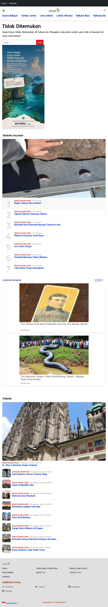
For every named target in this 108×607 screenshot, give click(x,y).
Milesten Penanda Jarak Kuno (29, 235)
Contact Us (75, 572)
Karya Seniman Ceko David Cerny (28, 550)
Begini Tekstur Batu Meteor (27, 203)
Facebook (9, 587)
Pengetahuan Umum (22, 201)
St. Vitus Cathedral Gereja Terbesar (19, 465)
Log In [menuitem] (4, 3)
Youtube (8, 591)
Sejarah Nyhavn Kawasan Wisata (30, 214)
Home (4, 568)
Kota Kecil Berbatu (21, 517)
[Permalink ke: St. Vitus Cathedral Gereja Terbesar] (54, 431)
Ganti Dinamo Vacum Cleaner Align (29, 474)
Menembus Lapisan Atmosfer (26, 506)
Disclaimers (7, 572)
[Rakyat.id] (53, 10)
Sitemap (6, 577)
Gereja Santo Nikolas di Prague (27, 528)
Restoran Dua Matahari (23, 496)
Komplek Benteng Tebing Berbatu (30, 257)
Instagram (75, 587)
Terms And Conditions (46, 568)
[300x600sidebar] (23, 87)
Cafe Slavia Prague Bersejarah (29, 268)
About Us (40, 572)
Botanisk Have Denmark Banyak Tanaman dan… (38, 224)
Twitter (41, 587)
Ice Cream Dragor (23, 246)
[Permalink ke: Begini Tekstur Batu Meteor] (54, 168)
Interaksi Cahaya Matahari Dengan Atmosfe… (34, 539)
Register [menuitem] (13, 3)
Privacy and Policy (78, 568)
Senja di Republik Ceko (23, 485)
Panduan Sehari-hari (20, 472)
